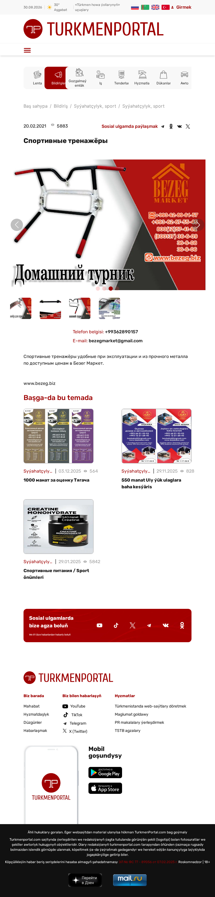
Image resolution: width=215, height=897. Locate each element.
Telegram (78, 723)
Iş (100, 83)
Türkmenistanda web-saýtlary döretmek (150, 706)
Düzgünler (33, 722)
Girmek (183, 7)
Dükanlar (163, 83)
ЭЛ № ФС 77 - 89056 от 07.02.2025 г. (148, 862)
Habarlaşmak (35, 730)
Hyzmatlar (142, 83)
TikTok (76, 715)
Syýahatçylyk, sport (143, 106)
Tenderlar (121, 83)
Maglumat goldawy (131, 714)
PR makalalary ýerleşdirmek (139, 722)
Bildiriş (61, 106)
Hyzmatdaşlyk (36, 714)
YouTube (77, 706)
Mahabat (31, 706)
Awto (184, 83)
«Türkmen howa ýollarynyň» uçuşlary (97, 7)
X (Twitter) (78, 731)
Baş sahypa (36, 106)
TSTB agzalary (128, 730)
